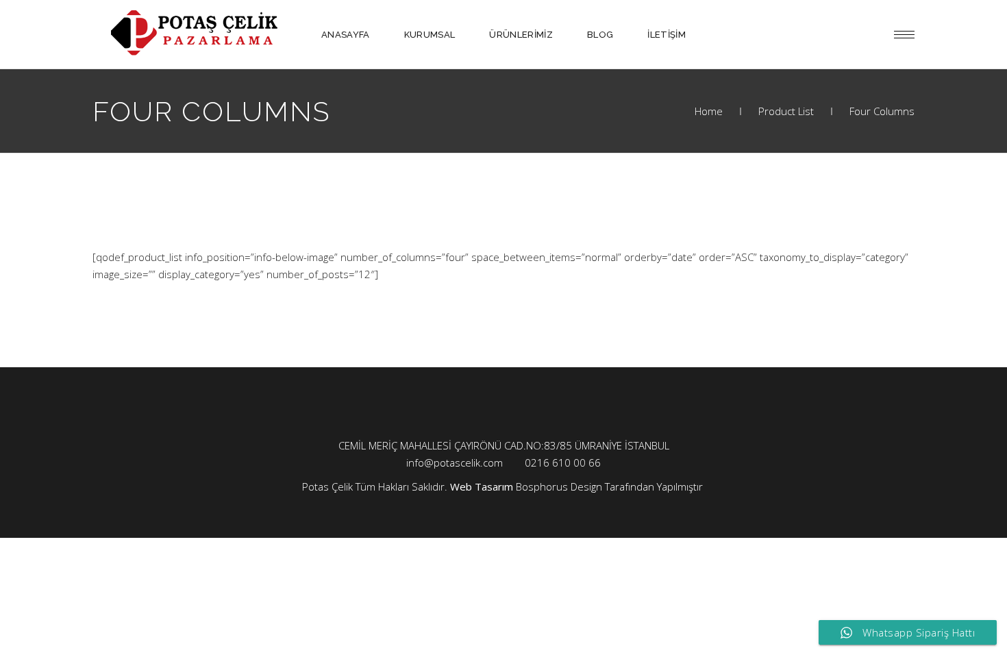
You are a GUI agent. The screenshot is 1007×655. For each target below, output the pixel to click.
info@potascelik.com (454, 462)
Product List (786, 111)
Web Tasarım (481, 486)
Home (709, 111)
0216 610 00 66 (563, 462)
